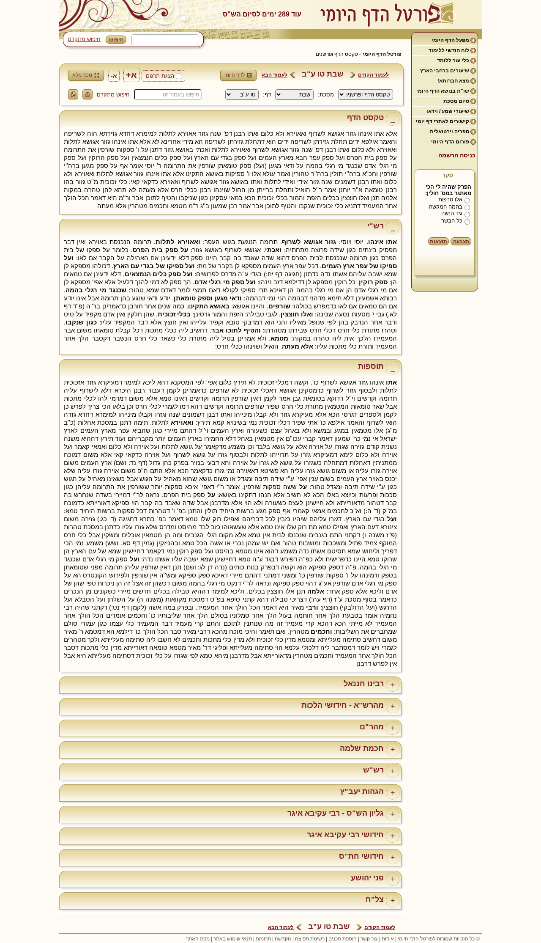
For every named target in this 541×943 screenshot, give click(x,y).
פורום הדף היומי (450, 142)
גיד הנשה (451, 213)
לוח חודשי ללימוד (449, 50)
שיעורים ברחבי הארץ (444, 71)
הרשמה (448, 155)
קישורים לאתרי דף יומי (442, 121)
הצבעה (461, 242)
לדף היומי (234, 75)
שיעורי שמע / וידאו (447, 111)
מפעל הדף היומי (450, 40)
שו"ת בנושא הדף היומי (442, 91)
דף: (267, 94)
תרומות (263, 939)
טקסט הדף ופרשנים (337, 54)
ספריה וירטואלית (449, 132)
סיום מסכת (456, 101)
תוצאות (438, 242)
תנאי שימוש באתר (232, 939)
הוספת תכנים (342, 939)
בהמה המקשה (445, 206)
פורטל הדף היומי (382, 54)
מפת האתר (198, 939)
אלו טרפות (450, 199)
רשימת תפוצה (310, 939)
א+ (131, 75)
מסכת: (326, 94)
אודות (388, 939)
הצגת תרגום (160, 76)
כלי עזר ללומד (453, 60)
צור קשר (369, 939)
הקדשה (283, 939)
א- (114, 75)
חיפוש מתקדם (84, 39)
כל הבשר (451, 220)
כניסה (467, 155)
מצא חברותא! (453, 81)
